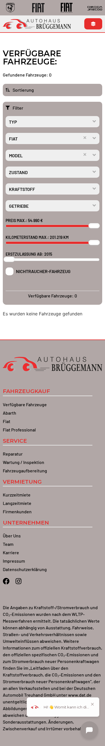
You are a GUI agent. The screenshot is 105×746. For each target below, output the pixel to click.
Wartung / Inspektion (23, 462)
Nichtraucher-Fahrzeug (43, 271)
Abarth (9, 412)
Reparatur (13, 453)
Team (8, 544)
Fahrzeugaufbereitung (25, 470)
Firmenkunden (17, 511)
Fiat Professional (19, 429)
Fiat (6, 421)
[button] (94, 121)
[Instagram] (18, 581)
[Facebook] (6, 581)
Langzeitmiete (17, 503)
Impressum (14, 560)
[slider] (94, 225)
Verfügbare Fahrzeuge (25, 404)
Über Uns (12, 535)
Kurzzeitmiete (17, 494)
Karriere (11, 552)
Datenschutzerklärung (25, 569)
